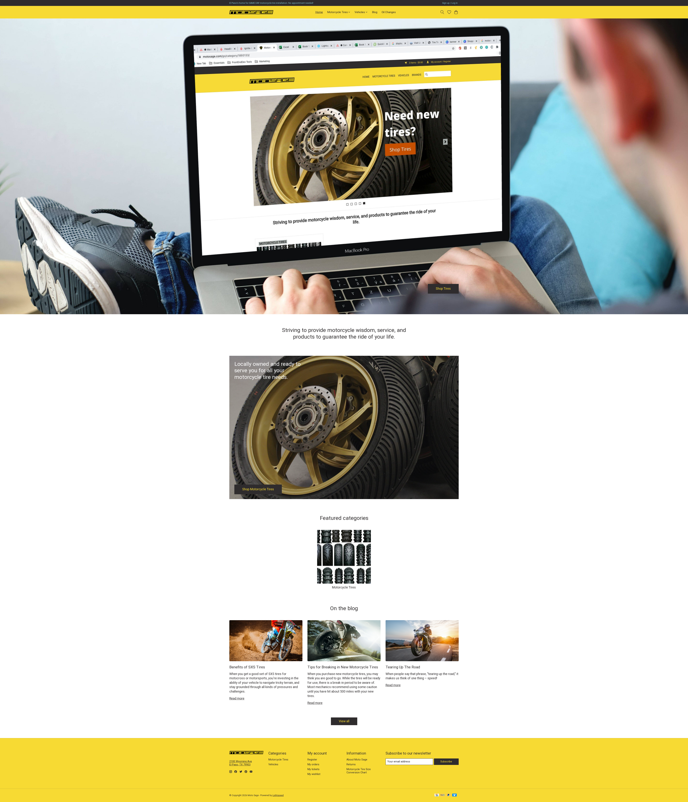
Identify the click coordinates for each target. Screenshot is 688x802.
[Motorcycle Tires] (251, 12)
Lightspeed (278, 795)
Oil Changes (389, 12)
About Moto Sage (357, 759)
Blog (374, 12)
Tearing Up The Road (403, 667)
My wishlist (313, 774)
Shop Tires (443, 288)
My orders (313, 764)
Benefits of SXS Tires (247, 667)
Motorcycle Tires (344, 587)
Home (319, 12)
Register (312, 759)
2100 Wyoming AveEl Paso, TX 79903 (240, 763)
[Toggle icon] (442, 12)
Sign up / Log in (450, 3)
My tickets (313, 769)
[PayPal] (442, 795)
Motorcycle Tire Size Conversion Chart (359, 771)
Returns (351, 764)
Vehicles (273, 764)
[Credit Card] (436, 795)
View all (344, 721)
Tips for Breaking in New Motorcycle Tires (342, 667)
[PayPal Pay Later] (448, 795)
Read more (236, 698)
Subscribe (446, 761)
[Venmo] (454, 795)
